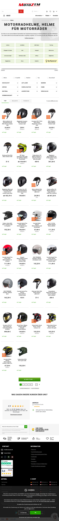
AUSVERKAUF (35, 388)
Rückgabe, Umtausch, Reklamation (39, 463)
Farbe (42, 87)
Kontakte (55, 15)
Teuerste (26, 101)
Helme (11, 20)
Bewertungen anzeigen (16, 414)
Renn (22, 61)
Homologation (26, 87)
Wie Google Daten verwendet (48, 501)
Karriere (3, 484)
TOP (5, 101)
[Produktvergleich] (46, 11)
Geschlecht (6, 83)
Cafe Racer (36, 45)
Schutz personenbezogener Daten (39, 454)
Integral (36, 50)
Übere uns (33, 449)
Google (37, 493)
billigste (15, 101)
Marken (43, 83)
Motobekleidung (5, 20)
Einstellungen (24, 512)
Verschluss (44, 91)
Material (5, 91)
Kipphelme (51, 55)
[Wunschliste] (50, 11)
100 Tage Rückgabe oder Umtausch (42, 429)
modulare (22, 45)
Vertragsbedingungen (15, 430)
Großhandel (34, 456)
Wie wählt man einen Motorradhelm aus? (52, 61)
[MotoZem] (29, 4)
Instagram (8, 456)
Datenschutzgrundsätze (27, 501)
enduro (7, 45)
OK (35, 512)
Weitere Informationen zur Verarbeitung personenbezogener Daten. (14, 433)
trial (22, 50)
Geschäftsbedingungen (36, 451)
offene (36, 55)
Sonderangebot (25, 388)
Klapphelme (7, 61)
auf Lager (25, 83)
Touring (51, 45)
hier (39, 517)
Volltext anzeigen (29, 38)
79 (36, 384)
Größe (4, 87)
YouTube (12, 456)
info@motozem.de (8, 449)
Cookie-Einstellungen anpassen (38, 466)
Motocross (51, 50)
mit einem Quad (7, 55)
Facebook (5, 456)
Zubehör (37, 61)
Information (38, 15)
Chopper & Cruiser (8, 50)
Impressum (33, 461)
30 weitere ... (29, 379)
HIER (30, 509)
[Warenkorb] (54, 11)
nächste (39, 385)
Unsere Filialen (7, 453)
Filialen (47, 15)
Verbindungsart (7, 95)
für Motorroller (22, 55)
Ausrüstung (25, 91)
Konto (35, 11)
